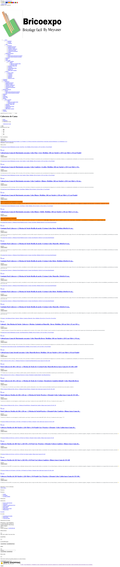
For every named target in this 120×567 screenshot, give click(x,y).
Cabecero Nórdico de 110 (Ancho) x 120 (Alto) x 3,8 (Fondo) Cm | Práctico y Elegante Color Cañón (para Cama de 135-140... (40, 476)
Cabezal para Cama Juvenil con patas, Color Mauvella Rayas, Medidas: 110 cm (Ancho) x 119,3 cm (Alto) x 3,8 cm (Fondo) (39, 352)
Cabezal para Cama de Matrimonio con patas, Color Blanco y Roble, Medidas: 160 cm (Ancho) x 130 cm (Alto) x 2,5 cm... (39, 212)
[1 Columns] (3, 134)
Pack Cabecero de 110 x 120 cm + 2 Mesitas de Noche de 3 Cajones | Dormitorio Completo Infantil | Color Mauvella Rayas (39, 381)
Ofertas (4, 494)
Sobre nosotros (6, 506)
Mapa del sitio (6, 509)
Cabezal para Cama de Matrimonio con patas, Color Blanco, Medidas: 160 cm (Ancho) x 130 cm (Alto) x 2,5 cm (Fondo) (38, 195)
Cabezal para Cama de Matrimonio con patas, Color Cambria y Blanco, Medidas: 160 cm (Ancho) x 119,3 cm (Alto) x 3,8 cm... (40, 181)
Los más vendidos (6, 496)
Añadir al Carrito (4, 156)
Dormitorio (9, 45)
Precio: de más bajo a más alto (35, 141)
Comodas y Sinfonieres (12, 48)
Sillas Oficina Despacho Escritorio (15, 56)
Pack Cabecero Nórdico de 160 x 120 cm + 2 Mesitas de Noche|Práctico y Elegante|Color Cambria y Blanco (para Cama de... (40, 411)
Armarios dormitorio (12, 46)
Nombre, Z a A (26, 141)
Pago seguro (5, 507)
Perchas (9, 42)
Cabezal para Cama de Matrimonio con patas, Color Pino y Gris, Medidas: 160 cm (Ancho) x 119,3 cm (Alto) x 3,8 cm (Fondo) (40, 153)
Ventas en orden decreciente (6, 141)
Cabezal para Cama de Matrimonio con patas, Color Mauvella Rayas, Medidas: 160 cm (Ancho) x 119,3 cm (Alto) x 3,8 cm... (40, 338)
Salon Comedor (10, 61)
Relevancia (3, 140)
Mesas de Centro (13, 64)
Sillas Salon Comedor (12, 70)
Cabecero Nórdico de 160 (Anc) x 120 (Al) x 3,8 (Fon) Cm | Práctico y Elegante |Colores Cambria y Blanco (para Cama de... (40, 444)
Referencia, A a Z (56, 141)
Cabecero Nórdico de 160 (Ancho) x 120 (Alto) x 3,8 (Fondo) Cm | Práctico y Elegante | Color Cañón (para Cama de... (38, 427)
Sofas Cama (8, 60)
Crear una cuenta (6, 518)
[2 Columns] (3, 133)
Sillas (7, 44)
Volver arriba (3, 487)
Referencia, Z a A (63, 141)
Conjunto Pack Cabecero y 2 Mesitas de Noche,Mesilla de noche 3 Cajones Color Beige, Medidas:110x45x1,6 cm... (36, 291)
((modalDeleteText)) (10, 543)
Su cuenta (2, 511)
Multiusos (10, 77)
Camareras (10, 74)
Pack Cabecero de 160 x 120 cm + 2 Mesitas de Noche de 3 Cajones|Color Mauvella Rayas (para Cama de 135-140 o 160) (38, 366)
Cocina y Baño (9, 72)
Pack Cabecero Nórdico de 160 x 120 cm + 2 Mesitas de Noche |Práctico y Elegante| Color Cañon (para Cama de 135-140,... (39, 395)
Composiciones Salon (12, 68)
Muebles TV (10, 69)
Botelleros (8, 58)
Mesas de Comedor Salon (15, 63)
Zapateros (10, 43)
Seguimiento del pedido (7, 516)
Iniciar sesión (5, 517)
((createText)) (9, 551)
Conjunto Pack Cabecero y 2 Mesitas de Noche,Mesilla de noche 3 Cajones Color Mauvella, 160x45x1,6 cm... (35, 243)
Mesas (10, 62)
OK (2, 126)
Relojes (7, 71)
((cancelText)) (3, 543)
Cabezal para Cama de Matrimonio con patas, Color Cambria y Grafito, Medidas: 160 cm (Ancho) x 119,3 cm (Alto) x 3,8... (40, 167)
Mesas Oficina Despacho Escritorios (15, 55)
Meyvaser (2, 150)
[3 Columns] (3, 131)
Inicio (5, 39)
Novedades (5, 495)
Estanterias (10, 67)
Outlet (7, 59)
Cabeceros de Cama (12, 50)
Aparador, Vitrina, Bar (12, 65)
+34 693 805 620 (8, 1)
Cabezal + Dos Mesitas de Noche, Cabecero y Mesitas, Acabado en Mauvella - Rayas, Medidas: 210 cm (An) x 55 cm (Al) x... (40, 324)
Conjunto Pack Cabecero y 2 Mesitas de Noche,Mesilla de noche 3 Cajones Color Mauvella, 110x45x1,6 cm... (35, 307)
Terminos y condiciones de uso (9, 505)
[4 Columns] (3, 129)
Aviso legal (5, 504)
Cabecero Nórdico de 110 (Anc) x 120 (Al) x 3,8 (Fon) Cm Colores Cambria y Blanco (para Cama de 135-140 (35, 460)
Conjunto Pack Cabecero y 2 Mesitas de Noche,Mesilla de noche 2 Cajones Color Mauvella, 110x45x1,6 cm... (35, 276)
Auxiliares (9, 41)
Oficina (8, 54)
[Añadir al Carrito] (1, 149)
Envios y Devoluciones (7, 502)
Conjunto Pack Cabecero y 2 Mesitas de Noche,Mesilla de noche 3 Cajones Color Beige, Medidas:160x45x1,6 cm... (36, 228)
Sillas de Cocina (11, 78)
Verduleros (10, 73)
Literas (9, 52)
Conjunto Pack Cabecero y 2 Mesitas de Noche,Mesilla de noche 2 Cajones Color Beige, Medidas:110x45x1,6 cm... (36, 261)
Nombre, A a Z (19, 141)
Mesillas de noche (11, 47)
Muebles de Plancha (9, 53)
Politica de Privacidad (7, 508)
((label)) (2, 550)
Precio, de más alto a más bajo (47, 141)
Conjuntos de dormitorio (13, 51)
